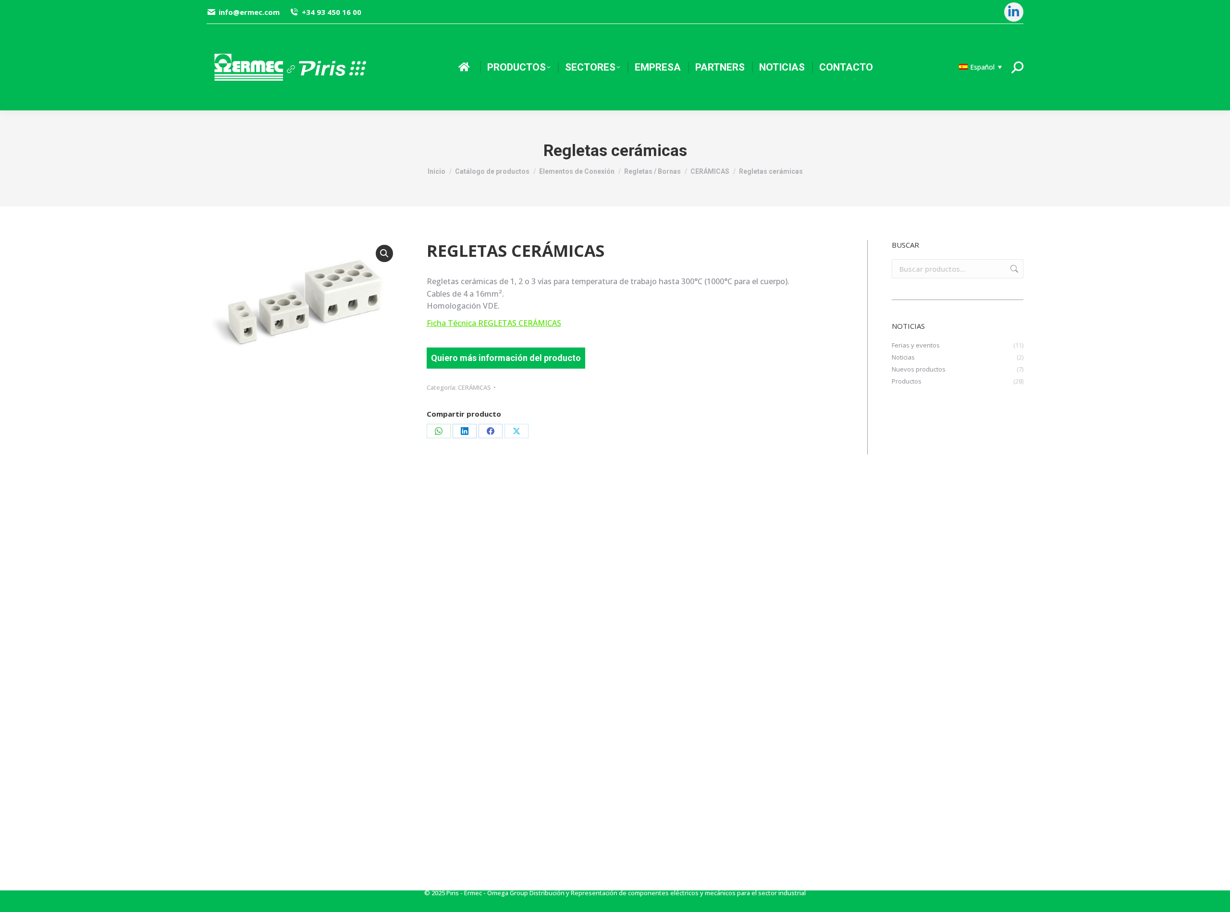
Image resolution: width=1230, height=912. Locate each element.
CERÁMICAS (474, 387)
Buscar (1013, 268)
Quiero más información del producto (506, 358)
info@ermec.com (249, 12)
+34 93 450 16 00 (331, 12)
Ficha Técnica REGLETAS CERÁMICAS (494, 323)
